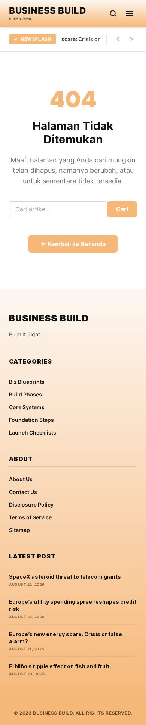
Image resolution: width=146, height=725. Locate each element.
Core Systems (27, 407)
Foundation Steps (31, 420)
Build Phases (25, 394)
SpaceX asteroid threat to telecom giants (65, 576)
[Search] (113, 13)
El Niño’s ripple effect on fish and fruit (59, 666)
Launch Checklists (32, 432)
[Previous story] (118, 39)
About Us (21, 479)
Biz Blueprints (27, 382)
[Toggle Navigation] (129, 13)
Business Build (47, 10)
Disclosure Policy (31, 504)
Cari (122, 209)
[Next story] (131, 39)
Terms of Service (30, 517)
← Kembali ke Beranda (73, 244)
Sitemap (19, 530)
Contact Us (23, 492)
